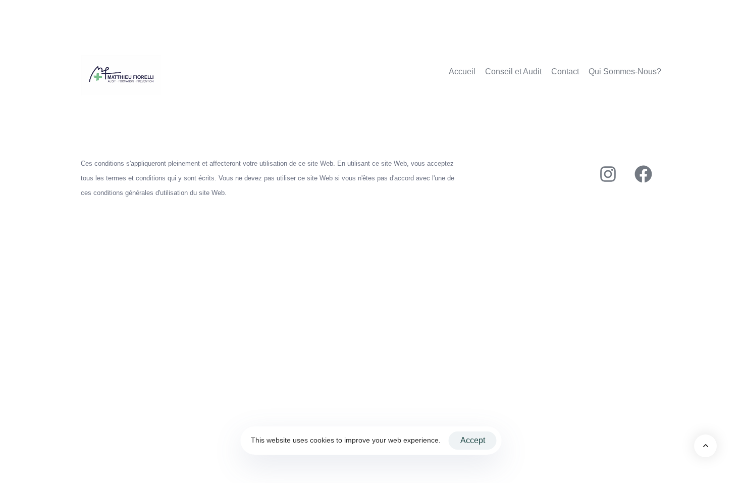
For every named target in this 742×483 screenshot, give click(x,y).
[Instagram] (608, 173)
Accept (472, 440)
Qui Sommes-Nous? (625, 71)
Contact (565, 71)
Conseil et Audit (513, 71)
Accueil (462, 71)
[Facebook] (643, 173)
